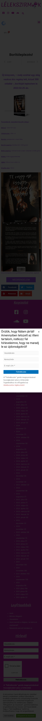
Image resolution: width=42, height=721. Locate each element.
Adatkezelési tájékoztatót (14, 385)
